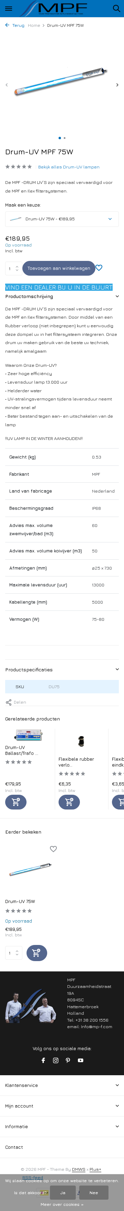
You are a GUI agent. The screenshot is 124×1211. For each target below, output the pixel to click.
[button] (59, 138)
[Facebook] (43, 1061)
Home (34, 25)
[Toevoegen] (16, 802)
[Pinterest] (68, 1061)
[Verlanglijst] (98, 268)
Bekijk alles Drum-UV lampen (69, 166)
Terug (17, 25)
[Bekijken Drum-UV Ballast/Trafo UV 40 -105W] (28, 737)
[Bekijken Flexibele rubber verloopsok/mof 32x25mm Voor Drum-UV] (82, 742)
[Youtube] (80, 1061)
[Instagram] (56, 1061)
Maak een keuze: (23, 205)
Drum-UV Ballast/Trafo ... (21, 750)
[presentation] (7, 84)
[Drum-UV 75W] (31, 870)
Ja (62, 1192)
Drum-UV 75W (20, 901)
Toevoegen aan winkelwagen (59, 268)
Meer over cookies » (62, 1204)
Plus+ (95, 1169)
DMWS (78, 1169)
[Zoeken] (116, 8)
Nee (94, 1192)
